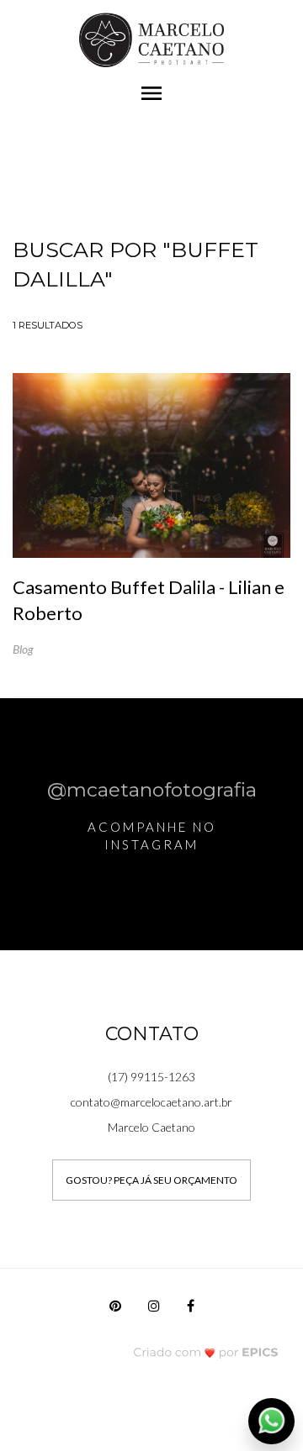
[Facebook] (190, 1310)
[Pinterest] (115, 1310)
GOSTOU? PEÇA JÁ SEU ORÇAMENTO (151, 1180)
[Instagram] (154, 1310)
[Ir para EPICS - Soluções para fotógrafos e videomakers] (206, 1352)
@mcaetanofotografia (152, 790)
